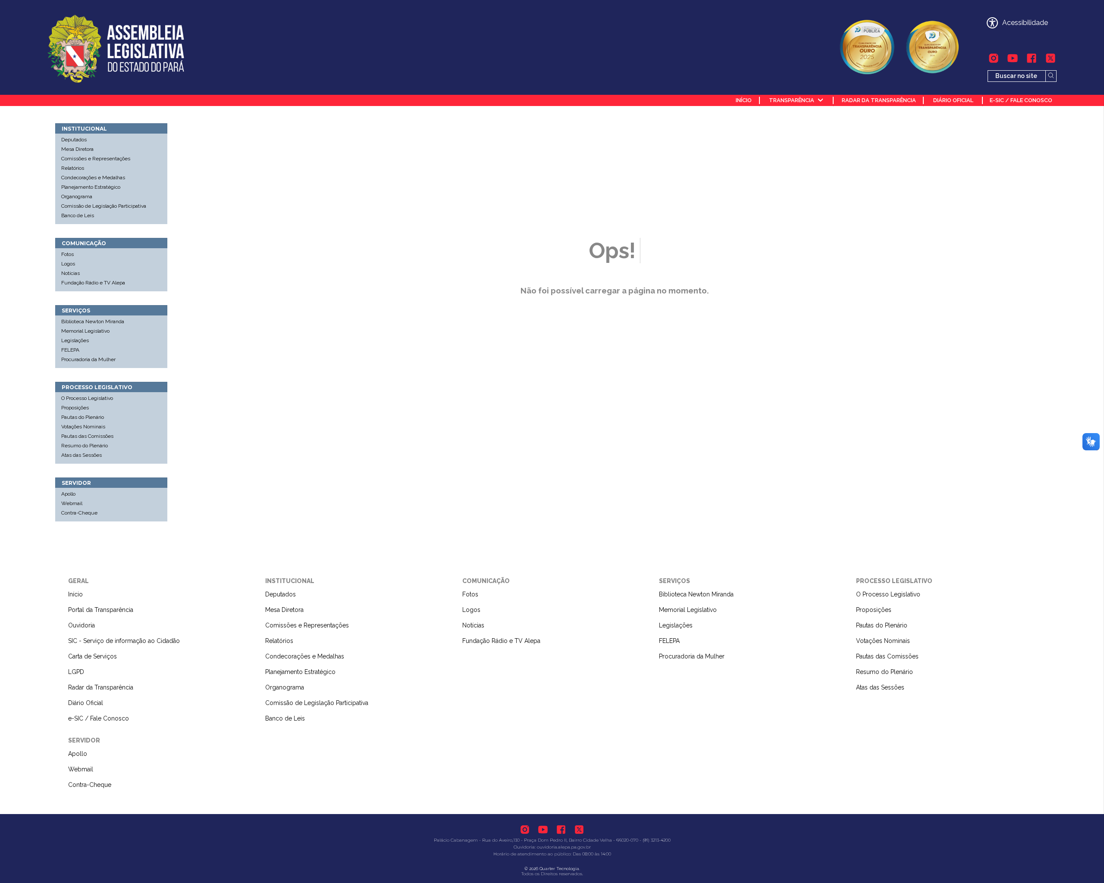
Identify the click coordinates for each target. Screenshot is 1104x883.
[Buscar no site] (1051, 76)
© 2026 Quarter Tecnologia (551, 868)
